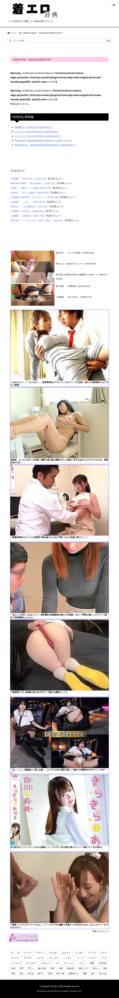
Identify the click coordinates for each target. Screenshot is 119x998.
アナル (104, 952)
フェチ (104, 957)
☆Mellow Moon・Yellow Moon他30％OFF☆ (42, 32)
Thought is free (75, 991)
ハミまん (67, 957)
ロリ (58, 963)
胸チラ (41, 973)
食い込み (103, 973)
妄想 (13, 968)
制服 (92, 963)
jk (18, 952)
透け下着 (60, 973)
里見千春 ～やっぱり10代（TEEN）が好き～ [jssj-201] (37, 220)
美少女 (31, 973)
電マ (93, 973)
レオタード (46, 963)
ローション (69, 963)
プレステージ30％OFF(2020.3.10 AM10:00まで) (36, 131)
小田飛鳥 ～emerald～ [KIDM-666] (27, 211)
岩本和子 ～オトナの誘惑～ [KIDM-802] (30, 192)
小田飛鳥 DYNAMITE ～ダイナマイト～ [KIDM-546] (34, 197)
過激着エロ (73, 973)
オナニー (15, 957)
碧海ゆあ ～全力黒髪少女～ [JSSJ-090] (29, 206)
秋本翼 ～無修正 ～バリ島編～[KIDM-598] (31, 188)
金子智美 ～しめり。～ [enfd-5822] (28, 201)
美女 (21, 973)
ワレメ (82, 963)
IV (12, 952)
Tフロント (40, 952)
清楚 (61, 968)
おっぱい (54, 952)
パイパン (80, 957)
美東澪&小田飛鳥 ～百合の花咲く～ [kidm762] (33, 183)
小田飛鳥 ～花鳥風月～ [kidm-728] (27, 215)
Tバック (27, 952)
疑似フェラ (84, 968)
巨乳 (22, 968)
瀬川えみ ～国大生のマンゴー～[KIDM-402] (76, 263)
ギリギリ (28, 957)
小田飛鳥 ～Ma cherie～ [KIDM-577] (28, 178)
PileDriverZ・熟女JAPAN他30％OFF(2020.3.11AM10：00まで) (43, 140)
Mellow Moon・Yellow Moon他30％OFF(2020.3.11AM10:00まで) (45, 145)
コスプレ (40, 957)
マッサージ (16, 963)
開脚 (85, 973)
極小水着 (42, 968)
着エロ (96, 968)
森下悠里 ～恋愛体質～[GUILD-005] (73, 286)
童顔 (105, 968)
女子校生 (103, 963)
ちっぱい (79, 952)
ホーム (13, 32)
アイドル (92, 952)
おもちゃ (67, 952)
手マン (31, 968)
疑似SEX (70, 968)
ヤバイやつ (31, 963)
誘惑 (50, 973)
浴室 (52, 968)
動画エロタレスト (101, 931)
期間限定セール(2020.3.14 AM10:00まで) (34, 127)
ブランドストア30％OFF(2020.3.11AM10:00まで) (37, 136)
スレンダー (54, 957)
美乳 (13, 973)
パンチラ (93, 957)
